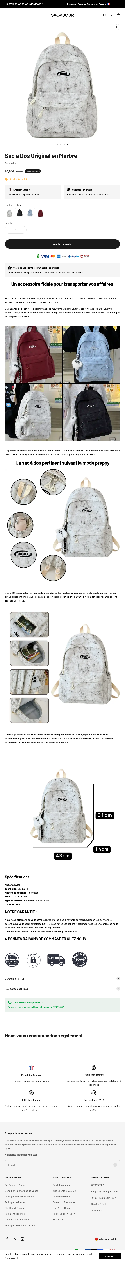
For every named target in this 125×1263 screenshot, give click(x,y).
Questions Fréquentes (65, 1202)
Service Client (98, 1204)
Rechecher (58, 1219)
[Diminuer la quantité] (9, 229)
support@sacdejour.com (38, 1007)
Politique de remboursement (20, 1225)
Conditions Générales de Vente (21, 1190)
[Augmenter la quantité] (22, 229)
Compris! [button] (110, 1256)
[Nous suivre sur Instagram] (22, 1239)
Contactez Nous (61, 1196)
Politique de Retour (15, 1202)
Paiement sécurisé (15, 1213)
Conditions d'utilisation (17, 1219)
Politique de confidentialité (19, 1196)
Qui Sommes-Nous (15, 1184)
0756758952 (58, 1007)
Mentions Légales (14, 1208)
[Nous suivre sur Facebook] (7, 1239)
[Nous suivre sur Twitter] (15, 1239)
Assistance (97, 1210)
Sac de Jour (11, 163)
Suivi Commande (62, 1184)
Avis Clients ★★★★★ (64, 1190)
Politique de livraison (64, 1213)
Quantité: (10, 222)
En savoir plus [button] (12, 1258)
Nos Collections (61, 1208)
